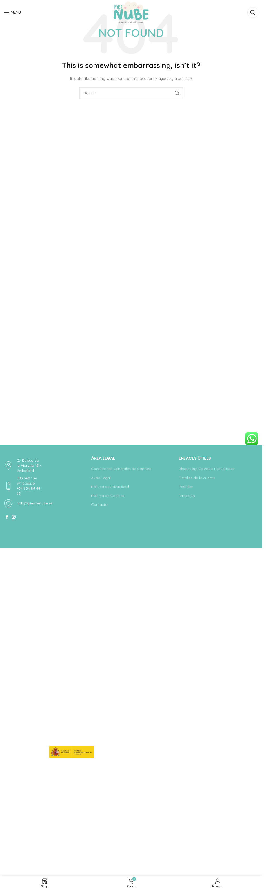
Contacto (99, 504)
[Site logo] (131, 12)
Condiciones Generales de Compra (121, 468)
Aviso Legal (101, 477)
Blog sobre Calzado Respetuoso (207, 468)
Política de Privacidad (110, 486)
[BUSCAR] (177, 93)
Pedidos (186, 486)
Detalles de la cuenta (197, 477)
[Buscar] (253, 12)
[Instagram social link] (13, 517)
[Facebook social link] (7, 517)
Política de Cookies (107, 495)
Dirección (187, 495)
